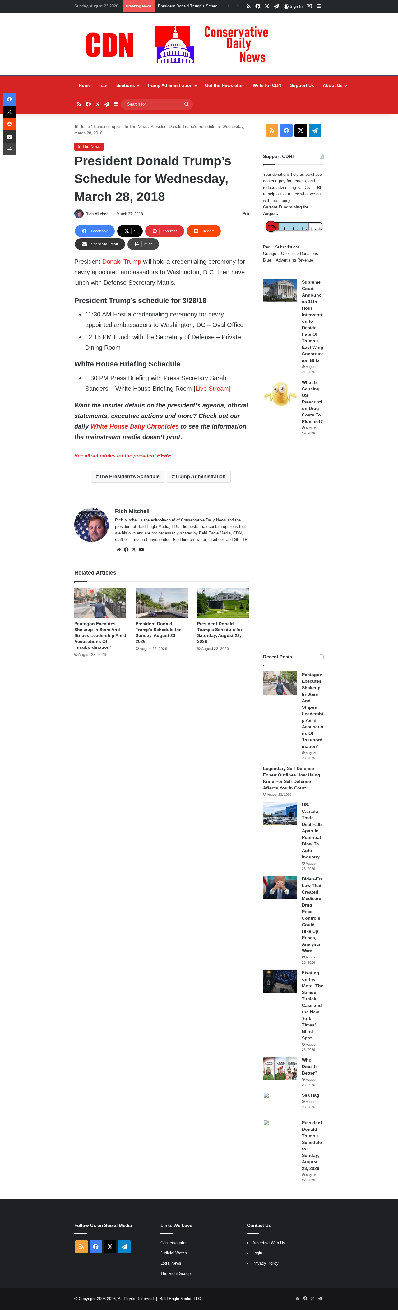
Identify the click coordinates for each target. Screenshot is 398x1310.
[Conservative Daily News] (180, 44)
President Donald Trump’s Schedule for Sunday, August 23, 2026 (216, 6)
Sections (125, 85)
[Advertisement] (293, 545)
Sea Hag (310, 1095)
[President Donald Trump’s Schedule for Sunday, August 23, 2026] (161, 602)
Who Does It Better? (309, 1067)
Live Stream (212, 388)
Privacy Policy (265, 1263)
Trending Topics (107, 126)
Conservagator (173, 1242)
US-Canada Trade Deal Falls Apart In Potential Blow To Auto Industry (312, 830)
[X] (133, 549)
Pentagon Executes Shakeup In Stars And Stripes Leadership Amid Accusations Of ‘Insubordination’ (100, 635)
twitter (200, 539)
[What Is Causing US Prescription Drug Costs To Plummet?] (280, 394)
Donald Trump (121, 261)
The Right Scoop (175, 1273)
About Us (333, 85)
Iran (104, 85)
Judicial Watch (173, 1253)
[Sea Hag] (280, 1103)
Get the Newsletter (224, 85)
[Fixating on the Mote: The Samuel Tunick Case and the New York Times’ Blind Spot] (280, 981)
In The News (136, 126)
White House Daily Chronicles (134, 426)
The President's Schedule (129, 476)
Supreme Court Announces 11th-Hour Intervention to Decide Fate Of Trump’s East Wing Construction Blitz (312, 321)
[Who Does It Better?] (280, 1068)
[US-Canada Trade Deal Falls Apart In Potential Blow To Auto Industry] (280, 813)
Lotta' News (170, 1263)
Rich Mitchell (97, 214)
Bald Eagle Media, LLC (180, 1298)
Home (85, 85)
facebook (216, 539)
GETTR (241, 539)
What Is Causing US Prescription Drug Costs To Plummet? (312, 402)
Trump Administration (170, 85)
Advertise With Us (268, 1242)
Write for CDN (267, 85)
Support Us (302, 85)
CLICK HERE (310, 187)
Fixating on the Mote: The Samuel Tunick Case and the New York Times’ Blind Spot (312, 1005)
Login (257, 1253)
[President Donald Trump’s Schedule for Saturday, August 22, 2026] (223, 602)
